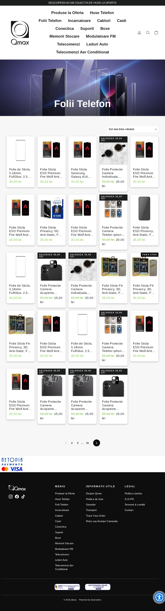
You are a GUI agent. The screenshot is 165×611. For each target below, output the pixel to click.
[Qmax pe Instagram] (11, 496)
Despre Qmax (94, 493)
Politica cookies (133, 493)
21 (87, 443)
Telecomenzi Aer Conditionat (82, 52)
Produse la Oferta (67, 12)
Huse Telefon (102, 12)
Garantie (91, 504)
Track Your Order (95, 515)
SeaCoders (96, 600)
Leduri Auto (97, 44)
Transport (91, 510)
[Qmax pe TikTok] (23, 496)
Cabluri (104, 20)
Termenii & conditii (135, 504)
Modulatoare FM (101, 36)
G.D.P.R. (130, 499)
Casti (121, 20)
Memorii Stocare (64, 36)
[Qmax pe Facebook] (17, 496)
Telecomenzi (68, 44)
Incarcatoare (79, 20)
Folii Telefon (50, 20)
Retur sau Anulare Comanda (101, 521)
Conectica (64, 28)
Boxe (105, 28)
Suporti (87, 28)
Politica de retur (94, 499)
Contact (129, 510)
